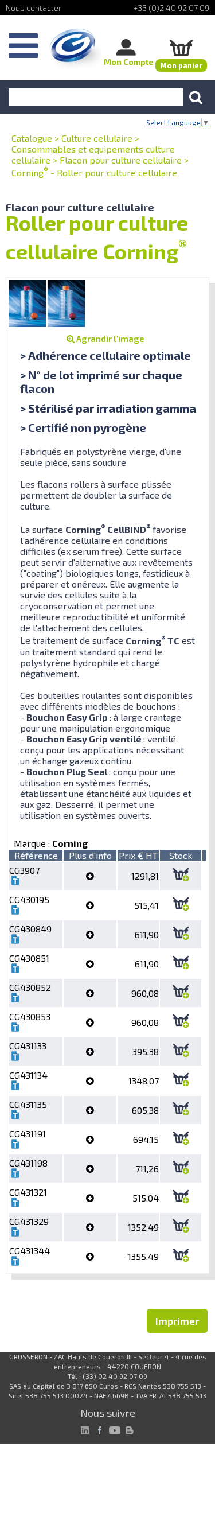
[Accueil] (75, 49)
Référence (36, 855)
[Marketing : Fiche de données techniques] (15, 881)
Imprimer (177, 1321)
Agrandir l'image (109, 338)
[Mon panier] (181, 47)
